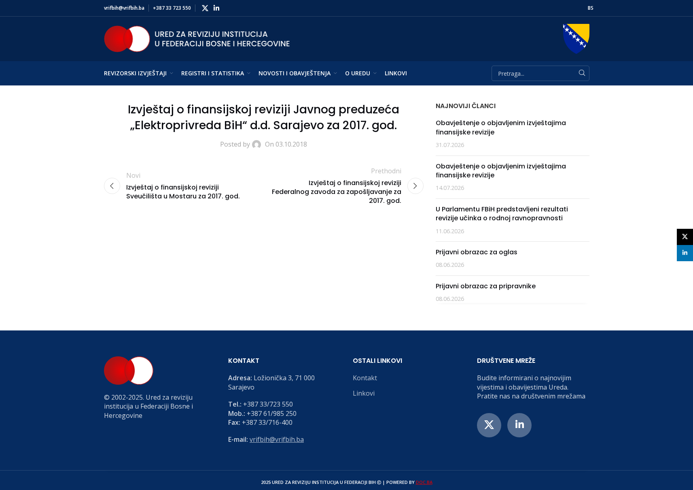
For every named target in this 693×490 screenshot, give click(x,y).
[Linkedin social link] (216, 8)
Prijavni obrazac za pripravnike (486, 286)
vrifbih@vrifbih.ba (277, 439)
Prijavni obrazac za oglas (476, 252)
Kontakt (365, 377)
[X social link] (205, 8)
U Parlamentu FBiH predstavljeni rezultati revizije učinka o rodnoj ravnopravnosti (502, 214)
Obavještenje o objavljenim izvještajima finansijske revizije (501, 127)
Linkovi (364, 393)
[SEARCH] (581, 73)
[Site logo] (197, 38)
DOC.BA (424, 482)
